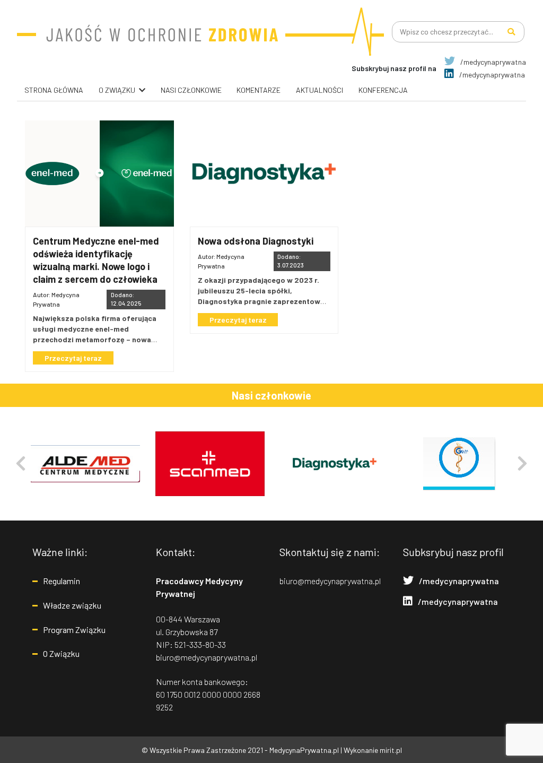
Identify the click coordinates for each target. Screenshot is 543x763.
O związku (117, 89)
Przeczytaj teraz (73, 357)
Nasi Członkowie (191, 89)
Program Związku (74, 630)
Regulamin (61, 581)
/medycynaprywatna (492, 61)
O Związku (61, 653)
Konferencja (383, 89)
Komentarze (259, 89)
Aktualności (319, 89)
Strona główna (53, 89)
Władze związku (72, 605)
